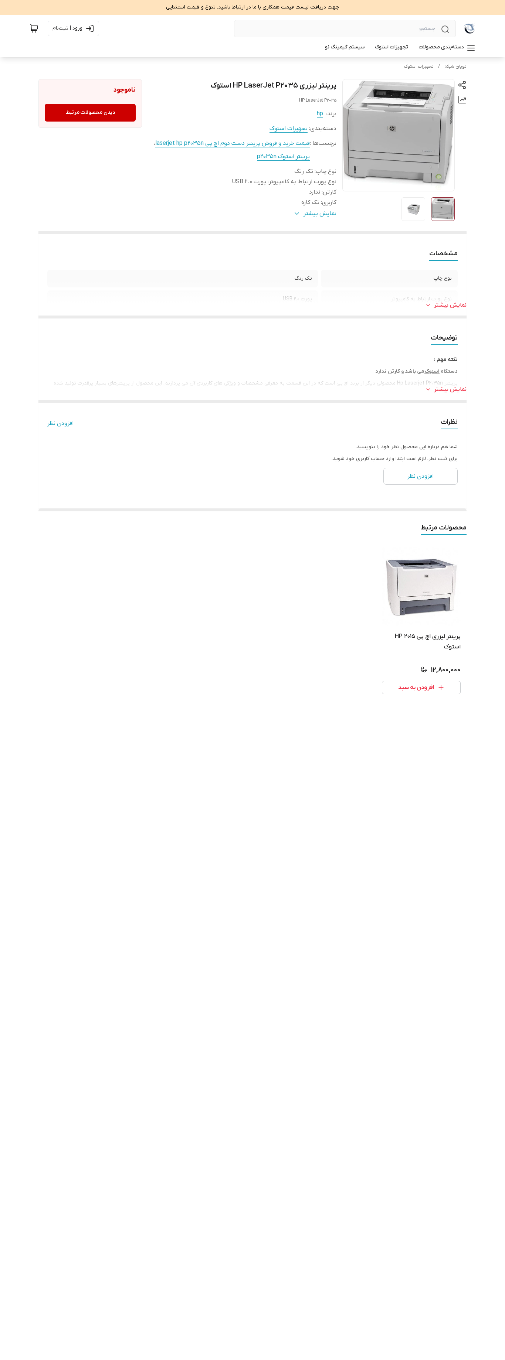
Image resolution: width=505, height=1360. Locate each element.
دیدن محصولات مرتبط (90, 112)
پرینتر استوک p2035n (283, 156)
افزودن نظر (60, 423)
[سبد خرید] (34, 28)
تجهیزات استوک (419, 66)
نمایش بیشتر (450, 305)
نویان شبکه (455, 66)
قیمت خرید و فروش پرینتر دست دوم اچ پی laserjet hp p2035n (232, 143)
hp (320, 113)
